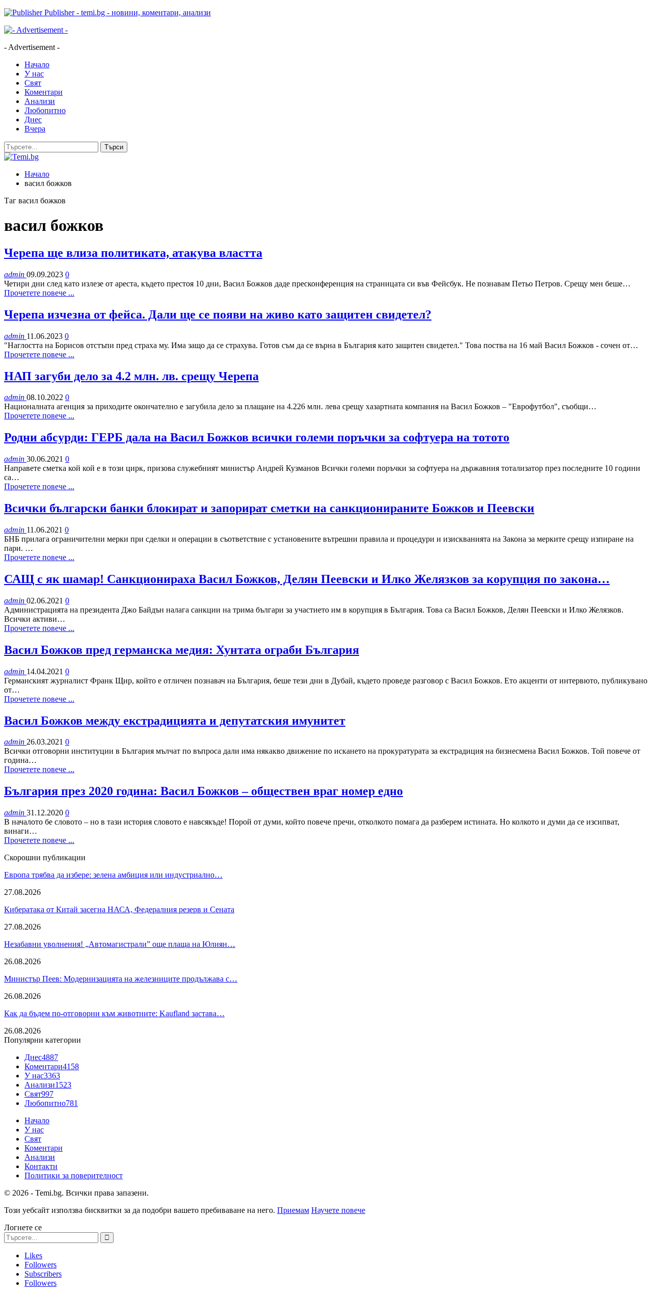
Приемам (293, 1210)
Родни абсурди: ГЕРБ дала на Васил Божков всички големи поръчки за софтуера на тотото (256, 437)
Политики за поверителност (73, 1175)
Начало (36, 64)
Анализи (39, 101)
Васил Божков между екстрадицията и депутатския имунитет (174, 720)
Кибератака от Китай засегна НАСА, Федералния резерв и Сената (119, 909)
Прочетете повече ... (39, 292)
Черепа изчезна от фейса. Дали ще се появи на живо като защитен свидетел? (217, 314)
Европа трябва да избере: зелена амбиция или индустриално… (113, 874)
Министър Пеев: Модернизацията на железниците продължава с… (120, 978)
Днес (33, 119)
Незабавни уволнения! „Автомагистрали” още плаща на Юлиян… (119, 944)
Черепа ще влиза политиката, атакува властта (133, 252)
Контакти (41, 1166)
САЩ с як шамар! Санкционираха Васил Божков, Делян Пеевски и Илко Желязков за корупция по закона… (307, 579)
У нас (34, 73)
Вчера (34, 128)
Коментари (43, 92)
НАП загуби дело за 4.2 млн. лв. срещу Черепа (131, 376)
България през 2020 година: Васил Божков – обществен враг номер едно (203, 791)
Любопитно (45, 110)
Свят (32, 82)
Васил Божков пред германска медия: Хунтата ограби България (181, 649)
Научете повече (338, 1210)
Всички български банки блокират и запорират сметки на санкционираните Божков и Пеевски (269, 508)
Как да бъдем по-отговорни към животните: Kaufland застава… (114, 1013)
